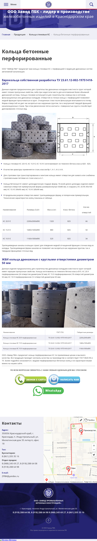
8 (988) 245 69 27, (11, 463)
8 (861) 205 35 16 (10, 456)
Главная (6, 34)
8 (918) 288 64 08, (22, 512)
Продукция (19, 34)
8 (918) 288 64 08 (28, 463)
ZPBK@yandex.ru (10, 476)
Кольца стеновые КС (39, 34)
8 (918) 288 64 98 (10, 466)
